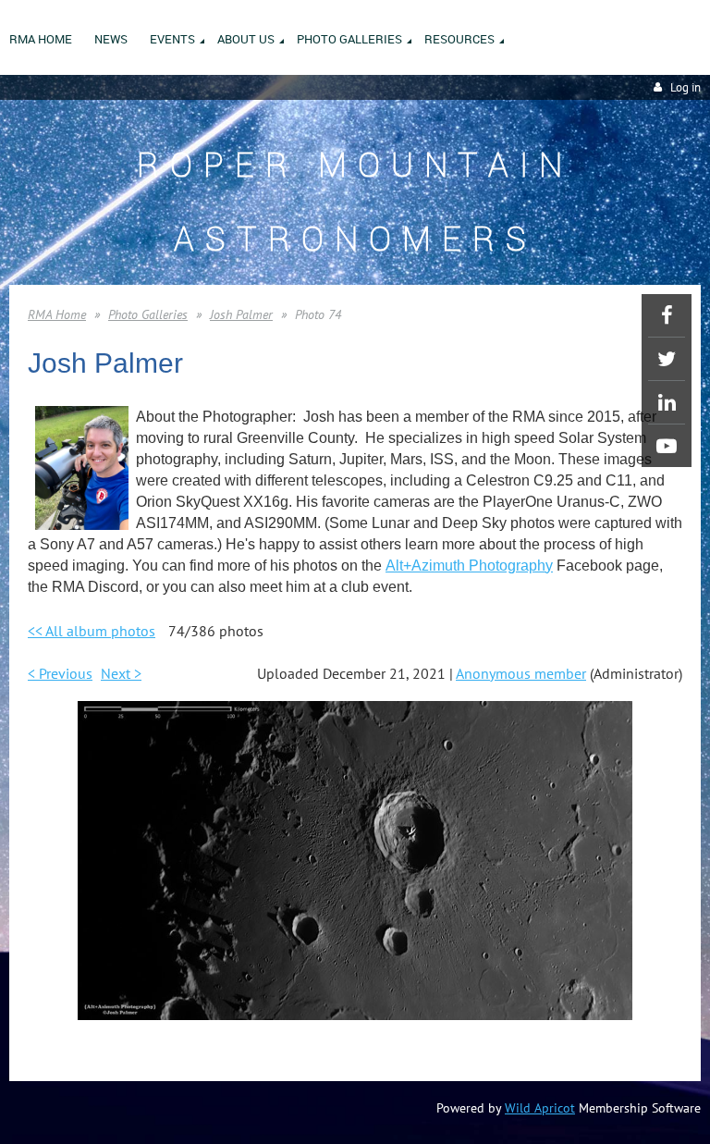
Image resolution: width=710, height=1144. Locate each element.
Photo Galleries (148, 314)
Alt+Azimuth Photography (469, 565)
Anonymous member (521, 673)
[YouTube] (666, 445)
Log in (685, 87)
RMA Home (57, 314)
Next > (121, 673)
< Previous (60, 673)
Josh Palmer (241, 314)
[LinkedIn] (666, 402)
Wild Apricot (540, 1108)
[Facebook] (666, 315)
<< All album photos (91, 630)
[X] (666, 359)
